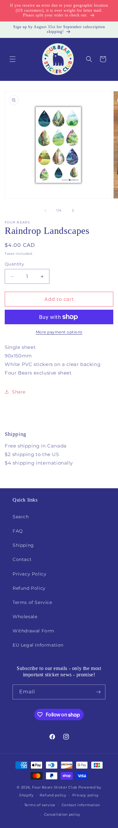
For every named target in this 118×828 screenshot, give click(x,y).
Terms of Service (32, 602)
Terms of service (39, 805)
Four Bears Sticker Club (54, 787)
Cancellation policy (62, 814)
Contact (22, 559)
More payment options (59, 332)
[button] (13, 59)
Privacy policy (85, 795)
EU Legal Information (38, 645)
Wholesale (25, 616)
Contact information (81, 805)
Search (21, 517)
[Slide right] (73, 210)
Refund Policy (29, 588)
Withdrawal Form (33, 631)
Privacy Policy (29, 574)
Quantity (14, 263)
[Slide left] (45, 210)
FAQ (18, 531)
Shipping (23, 545)
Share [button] (18, 392)
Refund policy (53, 795)
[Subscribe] (98, 692)
